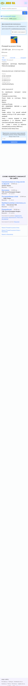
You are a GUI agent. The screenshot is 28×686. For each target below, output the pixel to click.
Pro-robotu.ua (4, 681)
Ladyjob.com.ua (21, 683)
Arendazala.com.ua (18, 681)
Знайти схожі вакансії (19, 32)
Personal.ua (14, 683)
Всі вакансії (10, 59)
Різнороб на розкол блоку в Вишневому (14, 134)
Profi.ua (9, 683)
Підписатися (14, 142)
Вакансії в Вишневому (7, 234)
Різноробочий (7, 209)
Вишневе (5, 52)
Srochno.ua (4, 683)
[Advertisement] (14, 159)
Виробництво (12, 217)
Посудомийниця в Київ (10, 196)
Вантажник (5, 190)
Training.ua (10, 681)
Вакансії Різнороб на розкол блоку (10, 227)
